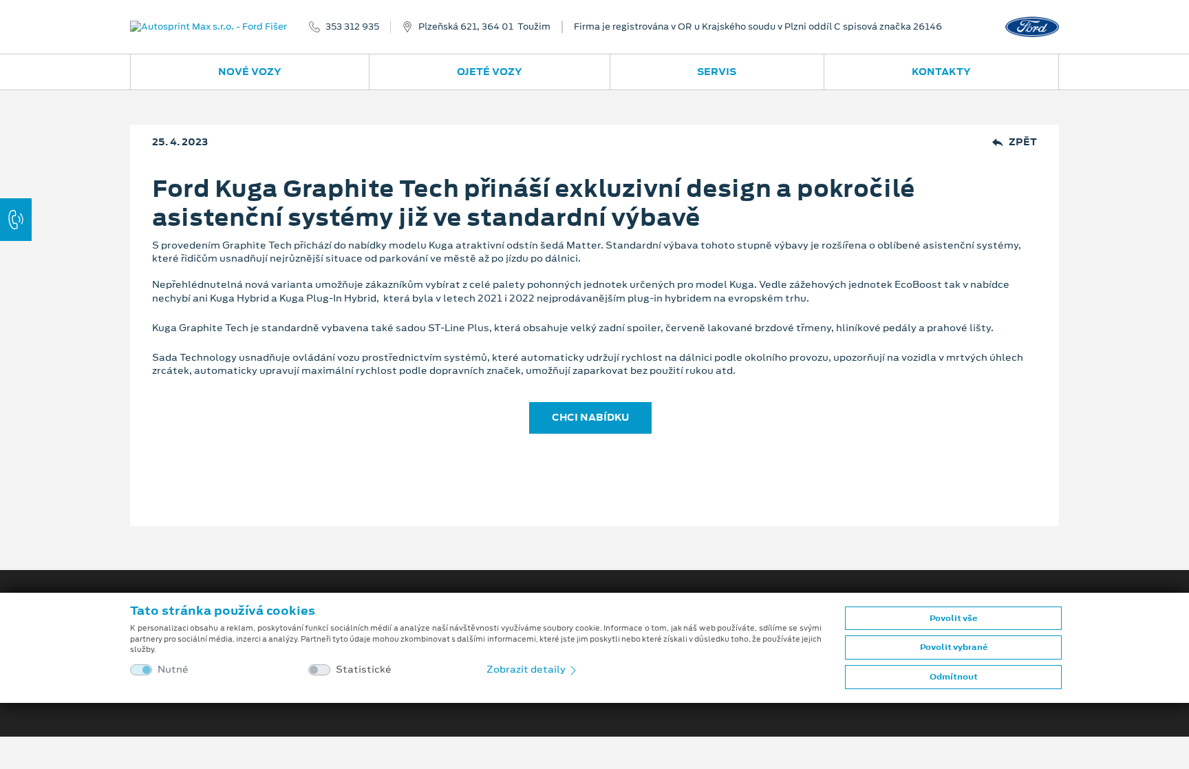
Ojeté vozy (489, 71)
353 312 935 (352, 27)
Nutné (173, 669)
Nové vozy (249, 71)
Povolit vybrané (953, 647)
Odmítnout (954, 676)
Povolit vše (953, 618)
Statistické (364, 669)
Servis (716, 71)
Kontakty (941, 71)
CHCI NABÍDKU (590, 417)
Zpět (1023, 142)
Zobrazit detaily (527, 669)
